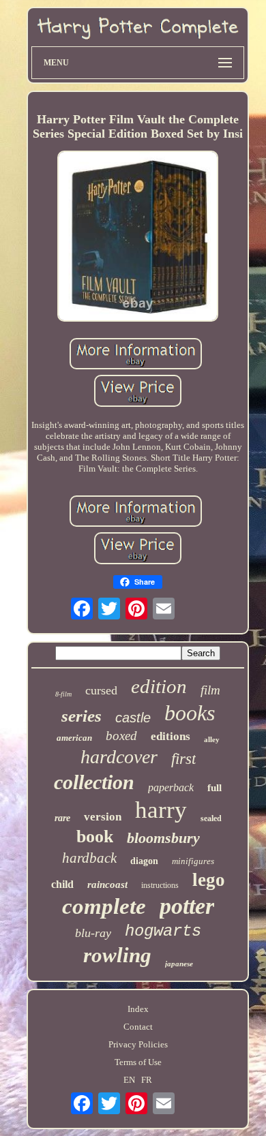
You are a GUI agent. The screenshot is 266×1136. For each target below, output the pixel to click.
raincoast (107, 884)
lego (208, 880)
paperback (171, 787)
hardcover (119, 756)
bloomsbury (163, 837)
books (189, 713)
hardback (89, 858)
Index (138, 1009)
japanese (179, 964)
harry (161, 810)
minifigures (193, 861)
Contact (138, 1027)
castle (133, 717)
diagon (144, 861)
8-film (63, 694)
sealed (211, 818)
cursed (101, 690)
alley (212, 739)
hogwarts (163, 931)
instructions (160, 885)
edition (159, 686)
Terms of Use (138, 1062)
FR (146, 1080)
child (62, 884)
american (74, 738)
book (94, 836)
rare (62, 818)
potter (187, 906)
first (183, 758)
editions (170, 736)
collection (94, 782)
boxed (121, 735)
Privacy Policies (138, 1044)
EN (129, 1080)
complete (104, 906)
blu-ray (93, 933)
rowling (117, 955)
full (214, 787)
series (81, 716)
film (210, 690)
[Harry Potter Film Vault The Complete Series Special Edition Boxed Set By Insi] (138, 237)
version (102, 816)
